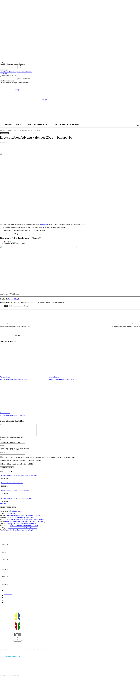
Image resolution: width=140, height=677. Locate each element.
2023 (10, 306)
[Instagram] (134, 85)
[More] (42, 148)
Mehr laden (3, 503)
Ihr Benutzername (23, 66)
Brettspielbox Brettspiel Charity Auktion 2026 (23, 515)
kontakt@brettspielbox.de (13, 656)
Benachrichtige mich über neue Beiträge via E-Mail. (18, 464)
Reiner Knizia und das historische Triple (24, 526)
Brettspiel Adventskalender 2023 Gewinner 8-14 (15, 326)
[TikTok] (12, 665)
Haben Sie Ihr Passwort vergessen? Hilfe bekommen (16, 72)
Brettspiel (26, 306)
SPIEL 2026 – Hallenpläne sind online (20, 517)
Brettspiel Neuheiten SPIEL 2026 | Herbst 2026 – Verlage (25, 521)
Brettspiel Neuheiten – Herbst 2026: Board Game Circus (16, 498)
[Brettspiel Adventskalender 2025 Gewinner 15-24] (23, 361)
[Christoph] (7, 335)
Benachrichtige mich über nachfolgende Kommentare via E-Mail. (22, 460)
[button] (137, 125)
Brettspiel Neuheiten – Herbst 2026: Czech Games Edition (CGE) (19, 475)
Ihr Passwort (21, 68)
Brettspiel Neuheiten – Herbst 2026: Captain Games (25, 519)
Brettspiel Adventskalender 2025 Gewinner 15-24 (13, 379)
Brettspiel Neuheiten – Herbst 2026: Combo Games (15, 490)
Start (1, 130)
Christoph (4, 143)
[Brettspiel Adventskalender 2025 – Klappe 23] (23, 397)
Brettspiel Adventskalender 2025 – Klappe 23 (12, 415)
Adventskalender (8, 130)
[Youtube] (139, 85)
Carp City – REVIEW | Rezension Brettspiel (21, 524)
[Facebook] (131, 85)
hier (84, 224)
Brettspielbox (44, 224)
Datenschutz (3, 73)
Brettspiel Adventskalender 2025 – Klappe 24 (61, 379)
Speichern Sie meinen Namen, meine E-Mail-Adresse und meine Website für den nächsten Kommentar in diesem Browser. (39, 457)
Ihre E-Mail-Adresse (24, 79)
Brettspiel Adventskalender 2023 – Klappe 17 (126, 326)
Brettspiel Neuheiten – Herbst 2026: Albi (12, 483)
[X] (136, 85)
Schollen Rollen (11, 513)
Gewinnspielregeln (13, 299)
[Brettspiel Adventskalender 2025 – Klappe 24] (73, 361)
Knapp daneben (16, 511)
